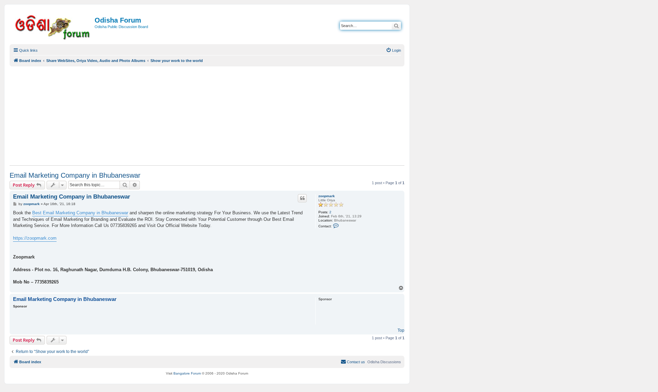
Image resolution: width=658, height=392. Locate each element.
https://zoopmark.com (35, 238)
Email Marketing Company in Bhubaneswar (75, 175)
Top (401, 330)
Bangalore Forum (187, 373)
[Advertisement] (207, 116)
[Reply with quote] (302, 198)
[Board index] (53, 26)
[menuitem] (393, 50)
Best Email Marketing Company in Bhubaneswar (80, 212)
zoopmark (326, 196)
